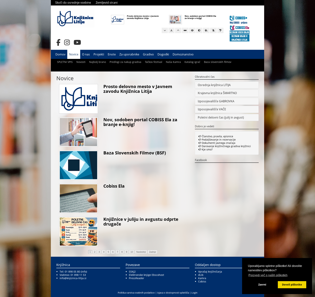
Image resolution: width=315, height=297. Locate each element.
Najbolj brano (97, 62)
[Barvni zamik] (213, 30)
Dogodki (163, 54)
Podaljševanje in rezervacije (218, 139)
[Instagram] (67, 42)
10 (132, 252)
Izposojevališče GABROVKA (216, 101)
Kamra (202, 278)
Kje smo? (207, 149)
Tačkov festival (153, 62)
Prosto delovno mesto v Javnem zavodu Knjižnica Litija (143, 17)
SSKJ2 (132, 271)
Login (194, 292)
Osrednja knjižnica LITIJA (214, 85)
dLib (200, 275)
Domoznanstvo (183, 54)
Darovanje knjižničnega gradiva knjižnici (226, 146)
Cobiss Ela (114, 186)
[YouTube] (77, 42)
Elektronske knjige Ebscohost (146, 275)
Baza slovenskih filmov (217, 62)
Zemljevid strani (107, 3)
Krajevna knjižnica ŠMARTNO (217, 93)
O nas (86, 54)
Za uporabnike (129, 54)
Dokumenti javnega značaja (218, 143)
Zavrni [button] (262, 284)
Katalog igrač (192, 62)
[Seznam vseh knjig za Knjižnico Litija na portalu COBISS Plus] (240, 37)
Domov (60, 54)
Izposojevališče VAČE (212, 109)
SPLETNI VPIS (65, 62)
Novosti (80, 62)
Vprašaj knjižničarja (210, 271)
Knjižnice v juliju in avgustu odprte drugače (140, 221)
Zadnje (152, 252)
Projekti (99, 54)
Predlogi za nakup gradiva (125, 62)
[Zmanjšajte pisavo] (165, 30)
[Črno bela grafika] (220, 30)
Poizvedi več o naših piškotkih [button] (267, 275)
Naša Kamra (173, 62)
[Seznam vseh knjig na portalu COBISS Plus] (240, 32)
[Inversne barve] (206, 30)
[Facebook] (58, 42)
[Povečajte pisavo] (178, 30)
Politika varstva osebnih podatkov (136, 292)
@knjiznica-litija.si (75, 278)
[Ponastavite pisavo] (171, 30)
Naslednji (141, 252)
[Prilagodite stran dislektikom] (199, 30)
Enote (112, 54)
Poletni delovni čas (210, 117)
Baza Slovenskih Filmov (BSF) (134, 153)
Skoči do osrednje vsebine (73, 3)
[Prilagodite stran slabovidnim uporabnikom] (192, 30)
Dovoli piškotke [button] (292, 284)
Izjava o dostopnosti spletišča (173, 292)
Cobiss (202, 281)
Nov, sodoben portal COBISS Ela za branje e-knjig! (200, 17)
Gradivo (148, 54)
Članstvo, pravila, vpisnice (217, 136)
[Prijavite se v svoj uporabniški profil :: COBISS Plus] (239, 19)
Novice (73, 54)
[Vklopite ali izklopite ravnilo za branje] (185, 30)
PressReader (136, 278)
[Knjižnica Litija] (75, 18)
